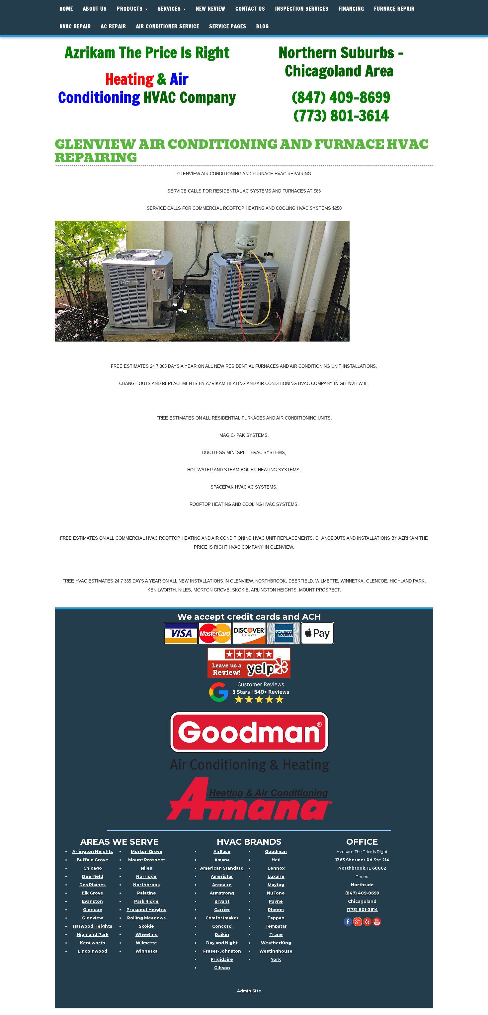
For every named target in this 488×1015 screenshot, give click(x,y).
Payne (276, 901)
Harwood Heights (92, 926)
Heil (276, 859)
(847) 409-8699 (362, 893)
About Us (95, 8)
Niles (146, 868)
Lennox (276, 868)
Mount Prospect (146, 859)
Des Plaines (92, 884)
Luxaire (276, 876)
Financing (351, 8)
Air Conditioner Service (167, 26)
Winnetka (146, 951)
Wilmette (146, 942)
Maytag (276, 884)
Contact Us (250, 8)
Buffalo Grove (92, 859)
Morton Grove (146, 851)
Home (66, 8)
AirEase (221, 851)
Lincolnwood (92, 951)
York (276, 959)
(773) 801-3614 (362, 909)
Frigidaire (222, 959)
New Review (210, 8)
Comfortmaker (222, 917)
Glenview (92, 917)
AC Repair (113, 26)
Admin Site (249, 990)
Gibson (222, 967)
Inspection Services (302, 8)
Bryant (221, 901)
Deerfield (92, 876)
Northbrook (146, 884)
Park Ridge (146, 901)
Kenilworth (92, 942)
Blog (262, 26)
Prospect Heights (146, 909)
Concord (222, 926)
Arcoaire (222, 884)
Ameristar (222, 876)
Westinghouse (275, 951)
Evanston (92, 901)
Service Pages (227, 26)
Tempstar (276, 926)
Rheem (276, 909)
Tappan (276, 917)
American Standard (222, 868)
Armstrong (222, 893)
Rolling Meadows (146, 917)
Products (130, 8)
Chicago (92, 868)
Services (170, 8)
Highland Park (93, 934)
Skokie (146, 926)
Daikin (222, 934)
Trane (276, 934)
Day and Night (222, 942)
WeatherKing (276, 942)
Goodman (276, 851)
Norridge (146, 876)
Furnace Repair (394, 8)
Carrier (222, 909)
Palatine (146, 893)
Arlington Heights (92, 851)
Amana (222, 859)
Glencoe (92, 909)
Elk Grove (92, 893)
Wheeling (146, 934)
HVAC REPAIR (75, 26)
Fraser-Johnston (222, 951)
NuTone (276, 893)
